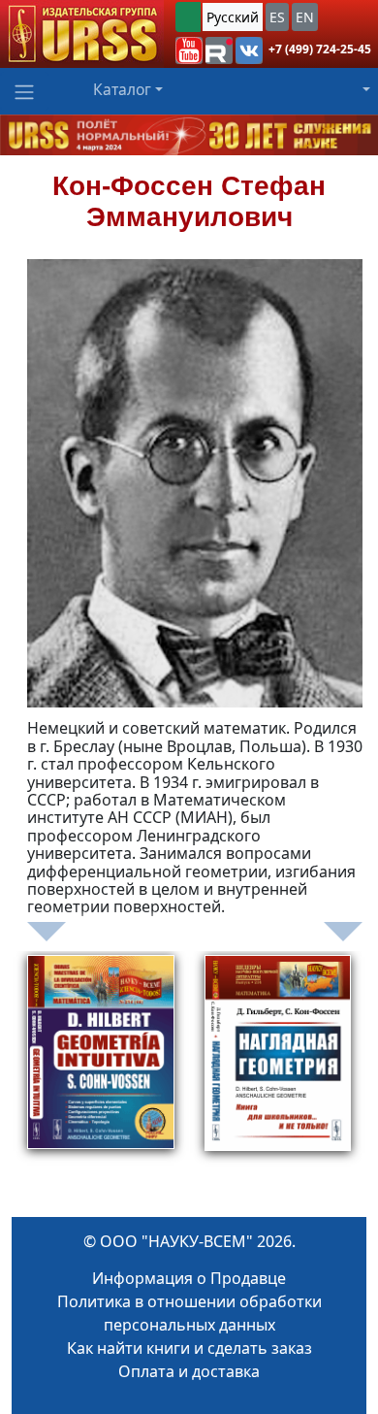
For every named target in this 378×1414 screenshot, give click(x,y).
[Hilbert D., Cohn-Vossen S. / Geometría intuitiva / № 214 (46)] (100, 1076)
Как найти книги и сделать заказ (189, 1348)
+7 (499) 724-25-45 (319, 49)
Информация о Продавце (189, 1278)
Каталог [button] (122, 89)
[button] (189, 50)
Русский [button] (232, 17)
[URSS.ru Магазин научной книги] (82, 34)
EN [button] (305, 17)
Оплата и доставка (189, 1371)
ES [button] (277, 17)
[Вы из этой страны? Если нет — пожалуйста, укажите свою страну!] (188, 17)
